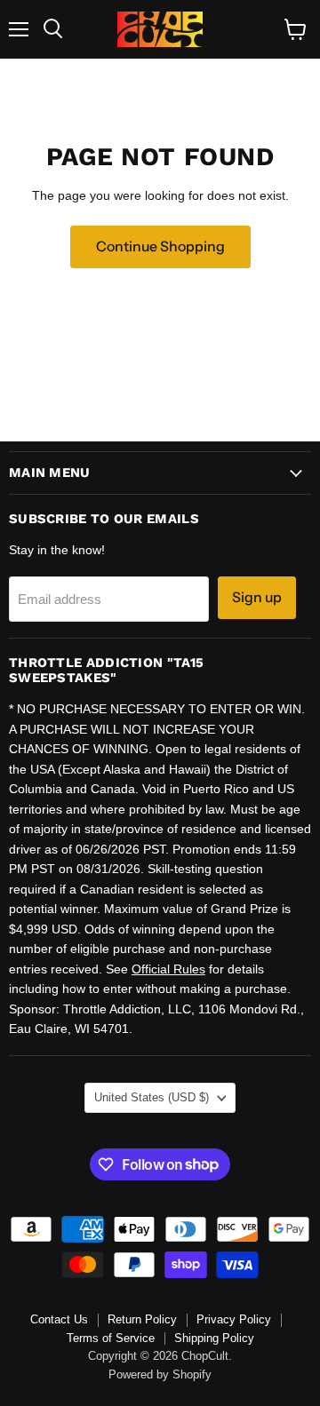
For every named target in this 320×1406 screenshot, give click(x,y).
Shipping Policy (214, 1338)
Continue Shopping (160, 246)
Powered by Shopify (160, 1374)
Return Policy (142, 1319)
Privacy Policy (233, 1319)
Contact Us (59, 1319)
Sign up (257, 597)
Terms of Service (111, 1338)
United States (151, 1097)
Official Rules (168, 969)
